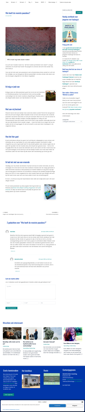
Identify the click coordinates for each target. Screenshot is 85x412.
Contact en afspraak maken (65, 2)
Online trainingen (51, 2)
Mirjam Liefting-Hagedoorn (27, 188)
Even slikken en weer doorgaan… (72, 343)
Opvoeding (26, 348)
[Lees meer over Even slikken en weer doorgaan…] (73, 334)
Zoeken (79, 12)
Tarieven (36, 2)
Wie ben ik (13, 2)
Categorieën (65, 119)
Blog (29, 2)
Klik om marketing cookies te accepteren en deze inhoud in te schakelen (52, 379)
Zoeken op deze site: (67, 10)
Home (7, 2)
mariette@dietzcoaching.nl (74, 379)
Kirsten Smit (16, 188)
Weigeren (74, 405)
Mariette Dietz (19, 259)
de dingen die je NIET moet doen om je (72, 62)
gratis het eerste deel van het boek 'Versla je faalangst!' (71, 48)
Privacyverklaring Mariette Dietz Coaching (11, 409)
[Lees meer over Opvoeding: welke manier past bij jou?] (12, 333)
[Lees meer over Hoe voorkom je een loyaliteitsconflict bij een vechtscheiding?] (32, 333)
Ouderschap (6, 346)
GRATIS (42, 2)
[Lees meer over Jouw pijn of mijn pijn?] (52, 333)
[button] (82, 402)
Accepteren (57, 405)
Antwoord (13, 251)
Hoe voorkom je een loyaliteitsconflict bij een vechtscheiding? (29, 344)
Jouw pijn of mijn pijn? (49, 342)
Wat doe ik (22, 2)
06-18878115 (78, 381)
